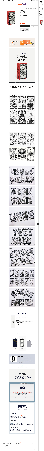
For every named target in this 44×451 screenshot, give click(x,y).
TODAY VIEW (40, 19)
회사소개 (5, 439)
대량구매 (40, 9)
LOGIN (3, 0)
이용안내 (8, 439)
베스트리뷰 (40, 8)
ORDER (7, 0)
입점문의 (42, 9)
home (26, 8)
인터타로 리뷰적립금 (14, 0)
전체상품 (28, 8)
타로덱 (31, 8)
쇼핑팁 (42, 8)
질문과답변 (40, 7)
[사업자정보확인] (10, 443)
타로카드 (30, 8)
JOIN (5, 0)
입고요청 (42, 7)
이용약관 (11, 439)
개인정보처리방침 (15, 439)
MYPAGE (9, 0)
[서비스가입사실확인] (36, 449)
